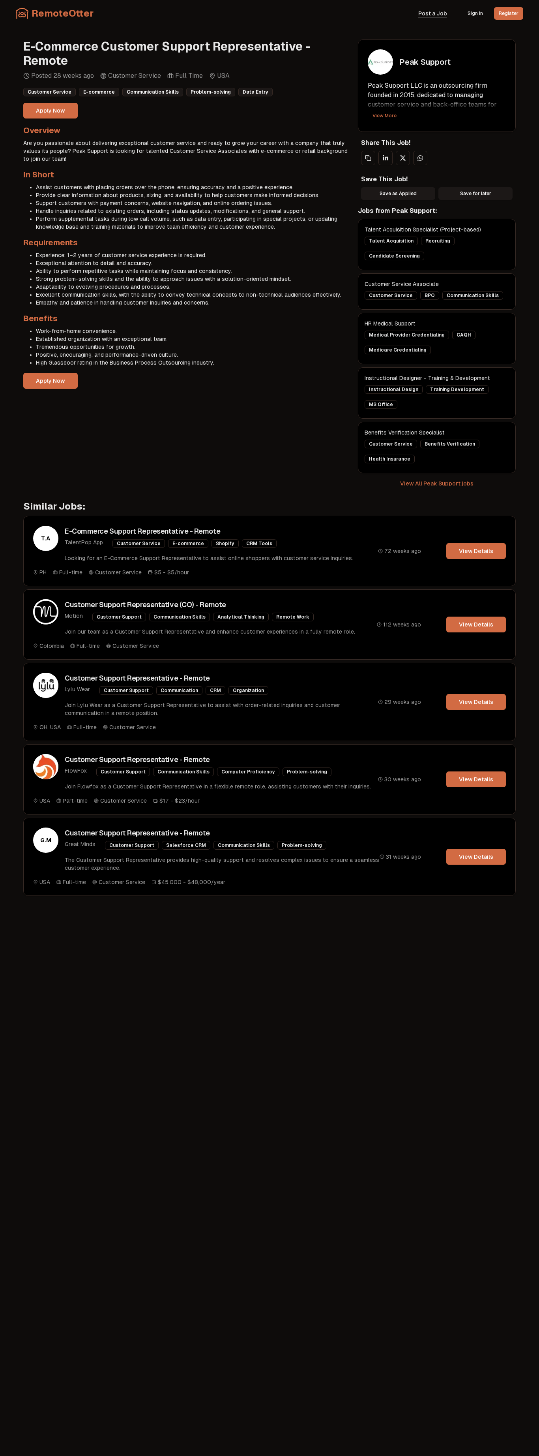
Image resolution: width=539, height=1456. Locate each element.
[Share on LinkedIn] (385, 158)
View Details (476, 551)
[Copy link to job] (368, 158)
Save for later (475, 193)
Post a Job (432, 13)
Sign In (475, 13)
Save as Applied (398, 193)
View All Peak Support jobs (436, 483)
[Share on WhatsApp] (420, 158)
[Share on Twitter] (403, 158)
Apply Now (50, 110)
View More (384, 116)
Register (508, 13)
